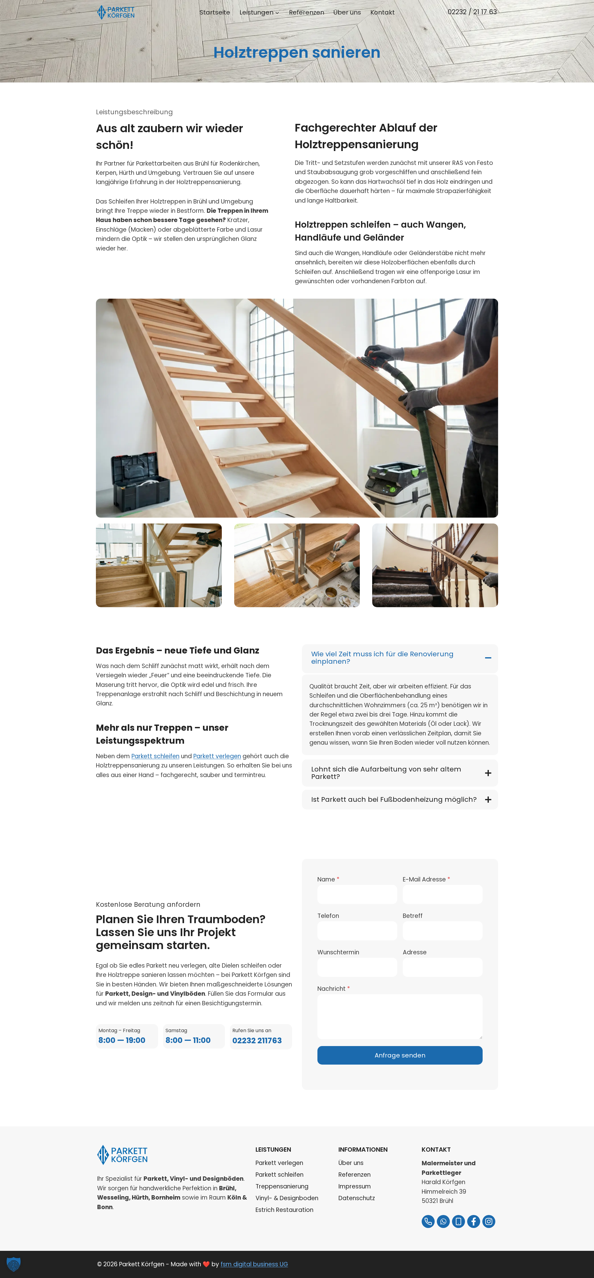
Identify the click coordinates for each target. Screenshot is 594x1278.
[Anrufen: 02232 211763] (428, 1221)
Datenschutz (356, 1198)
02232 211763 (257, 1040)
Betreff (413, 916)
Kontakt (382, 12)
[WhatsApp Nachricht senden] (443, 1221)
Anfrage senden (400, 1055)
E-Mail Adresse (426, 879)
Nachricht (333, 989)
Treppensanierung (282, 1186)
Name (328, 879)
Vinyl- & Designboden (287, 1198)
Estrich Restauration (284, 1210)
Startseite (215, 12)
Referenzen (306, 12)
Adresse (415, 952)
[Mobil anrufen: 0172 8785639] (458, 1221)
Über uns (347, 12)
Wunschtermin (338, 952)
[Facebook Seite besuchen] (473, 1221)
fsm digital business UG (254, 1264)
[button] (13, 1264)
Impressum (354, 1186)
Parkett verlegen (217, 756)
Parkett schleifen (155, 756)
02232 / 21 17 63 (472, 11)
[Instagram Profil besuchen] (488, 1221)
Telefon (328, 916)
